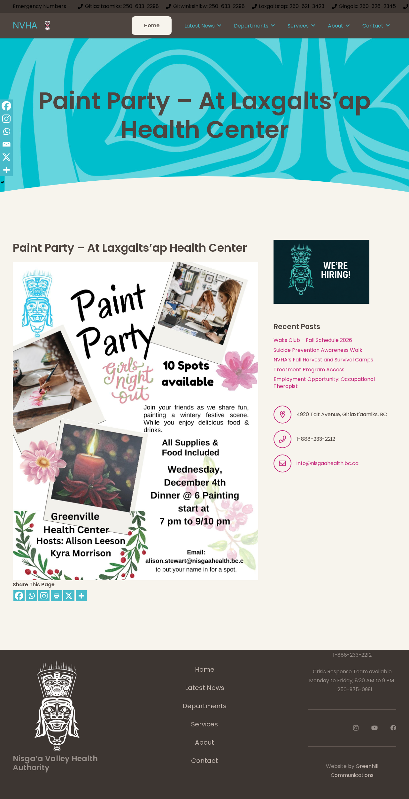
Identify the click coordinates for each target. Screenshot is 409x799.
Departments (204, 705)
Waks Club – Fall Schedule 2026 (313, 340)
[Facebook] (19, 595)
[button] (219, 25)
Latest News (204, 687)
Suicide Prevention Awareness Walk (318, 350)
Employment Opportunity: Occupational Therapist (324, 383)
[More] (81, 595)
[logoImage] (47, 25)
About (204, 742)
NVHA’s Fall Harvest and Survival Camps (323, 359)
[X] (68, 595)
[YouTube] (374, 728)
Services (204, 724)
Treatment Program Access (309, 369)
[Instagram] (44, 595)
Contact (204, 760)
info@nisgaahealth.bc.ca (328, 463)
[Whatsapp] (31, 595)
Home (204, 669)
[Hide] (2, 182)
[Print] (56, 595)
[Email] (6, 144)
